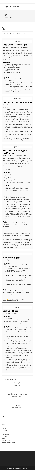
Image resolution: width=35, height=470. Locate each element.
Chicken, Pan (17, 383)
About (3, 420)
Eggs (10, 17)
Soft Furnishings (6, 440)
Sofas (3, 438)
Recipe (27, 34)
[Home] (2, 17)
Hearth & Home (6, 422)
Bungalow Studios (10, 6)
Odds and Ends (5, 434)
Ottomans (4, 436)
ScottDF (6, 34)
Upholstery (4, 430)
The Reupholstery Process (8, 442)
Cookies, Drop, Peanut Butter (17, 394)
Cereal (17, 405)
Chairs (3, 432)
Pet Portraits (5, 426)
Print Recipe (18, 41)
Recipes (4, 428)
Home (3, 424)
